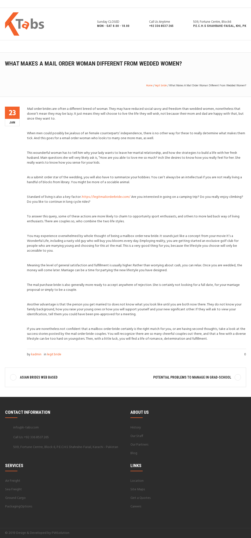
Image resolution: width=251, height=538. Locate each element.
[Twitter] (237, 533)
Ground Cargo (15, 498)
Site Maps (137, 489)
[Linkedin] (220, 533)
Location (137, 481)
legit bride (161, 85)
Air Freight (12, 481)
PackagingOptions (18, 506)
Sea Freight (13, 489)
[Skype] (243, 533)
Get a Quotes (140, 498)
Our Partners (139, 445)
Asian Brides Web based (39, 377)
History (135, 427)
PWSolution (60, 533)
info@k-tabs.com (26, 427)
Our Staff (136, 436)
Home (149, 85)
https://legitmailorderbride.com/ (106, 197)
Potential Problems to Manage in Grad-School (192, 377)
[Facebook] (226, 533)
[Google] (232, 533)
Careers (135, 506)
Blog (133, 453)
